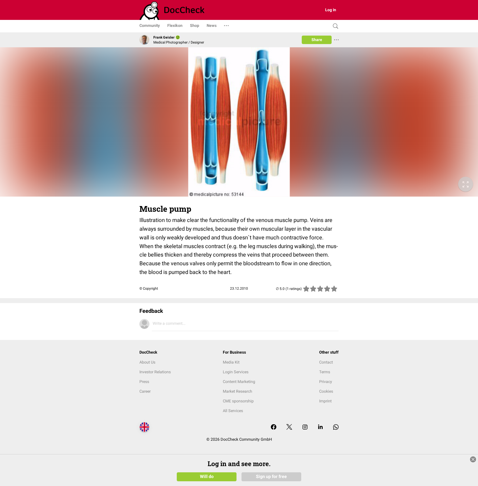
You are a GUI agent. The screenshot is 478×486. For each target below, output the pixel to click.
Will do (207, 476)
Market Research (237, 391)
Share (316, 39)
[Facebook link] (273, 427)
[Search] (334, 26)
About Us (147, 362)
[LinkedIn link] (320, 427)
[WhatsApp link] (336, 427)
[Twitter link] (289, 427)
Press (144, 381)
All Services (233, 410)
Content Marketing (239, 381)
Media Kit (231, 362)
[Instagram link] (305, 427)
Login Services (235, 372)
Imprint (325, 401)
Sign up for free (271, 476)
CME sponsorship (238, 401)
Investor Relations (155, 372)
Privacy (325, 381)
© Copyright (148, 288)
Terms (324, 372)
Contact (326, 362)
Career (145, 391)
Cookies (326, 391)
